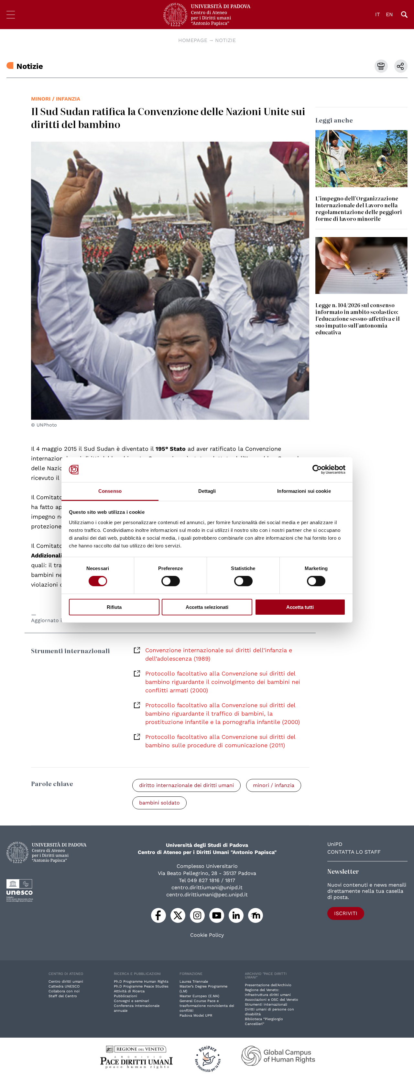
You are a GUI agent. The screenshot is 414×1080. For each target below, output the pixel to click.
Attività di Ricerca (129, 991)
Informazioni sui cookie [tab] (304, 491)
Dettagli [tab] (207, 491)
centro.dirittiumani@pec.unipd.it (207, 894)
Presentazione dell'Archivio (268, 985)
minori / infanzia (55, 99)
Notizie (225, 40)
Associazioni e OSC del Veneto (271, 1000)
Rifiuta (114, 607)
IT (377, 14)
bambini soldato (159, 803)
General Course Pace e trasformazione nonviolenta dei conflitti (207, 1006)
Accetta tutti (300, 607)
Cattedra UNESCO (64, 986)
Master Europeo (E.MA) (199, 996)
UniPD (335, 844)
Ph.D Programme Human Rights (141, 981)
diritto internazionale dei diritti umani (186, 785)
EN (389, 14)
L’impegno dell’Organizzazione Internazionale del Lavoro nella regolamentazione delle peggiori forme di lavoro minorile (358, 208)
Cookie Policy (207, 935)
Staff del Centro (63, 996)
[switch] (170, 581)
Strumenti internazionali (266, 1004)
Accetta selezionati (207, 607)
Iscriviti (345, 913)
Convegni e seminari (131, 1001)
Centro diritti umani (66, 981)
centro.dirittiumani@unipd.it (207, 887)
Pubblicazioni (125, 996)
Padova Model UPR (196, 1015)
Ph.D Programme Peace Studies (141, 986)
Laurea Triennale (194, 981)
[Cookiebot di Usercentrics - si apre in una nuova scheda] (317, 469)
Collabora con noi (64, 991)
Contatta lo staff (354, 852)
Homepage (192, 40)
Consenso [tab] (110, 491)
